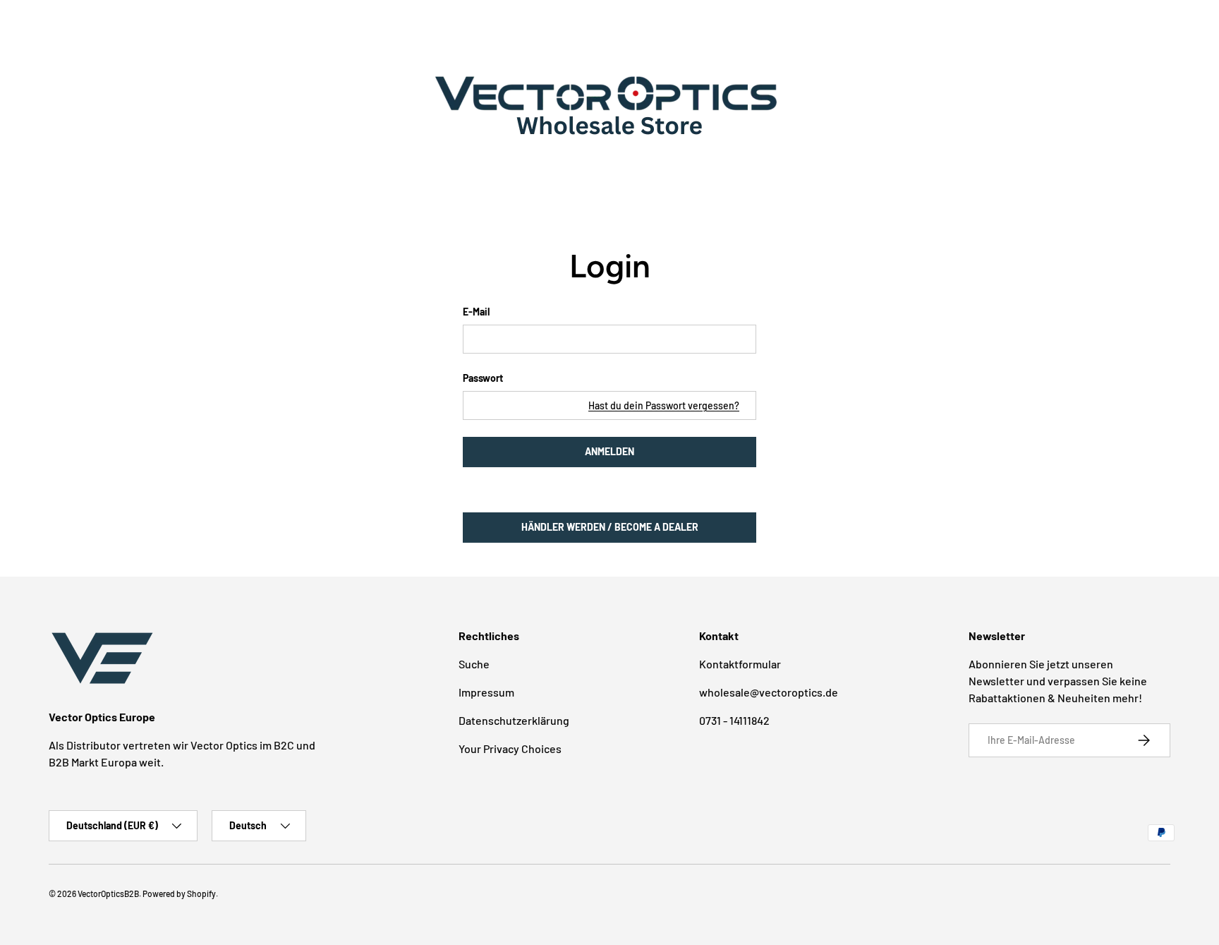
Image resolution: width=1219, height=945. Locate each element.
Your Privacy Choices (510, 748)
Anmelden (609, 451)
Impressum (486, 692)
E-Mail (476, 312)
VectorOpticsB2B (108, 893)
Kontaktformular (740, 663)
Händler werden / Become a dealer (609, 527)
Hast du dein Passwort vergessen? (663, 405)
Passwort (483, 378)
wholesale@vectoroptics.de (768, 692)
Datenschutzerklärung (514, 720)
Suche (474, 663)
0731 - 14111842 (734, 720)
